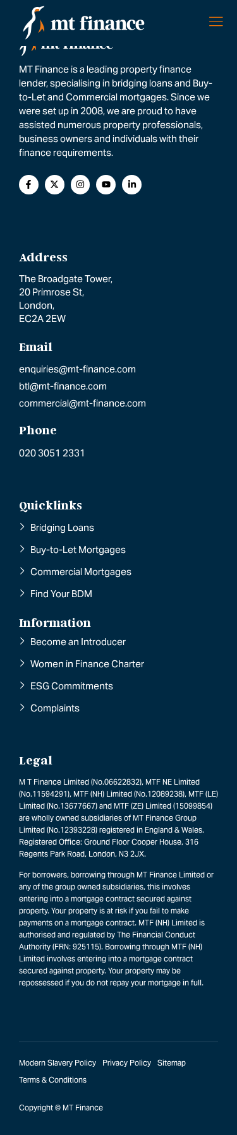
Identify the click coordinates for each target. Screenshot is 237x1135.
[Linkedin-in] (132, 184)
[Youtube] (106, 184)
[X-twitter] (54, 184)
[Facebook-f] (29, 184)
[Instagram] (80, 184)
